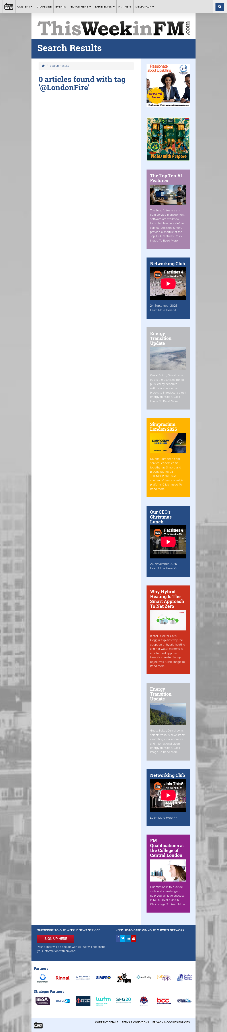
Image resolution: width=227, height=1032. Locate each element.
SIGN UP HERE (56, 938)
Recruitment (79, 6)
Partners (125, 6)
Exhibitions (104, 6)
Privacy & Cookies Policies (171, 1022)
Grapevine (44, 6)
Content (23, 6)
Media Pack (143, 6)
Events (60, 6)
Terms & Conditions (135, 1022)
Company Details (106, 1022)
